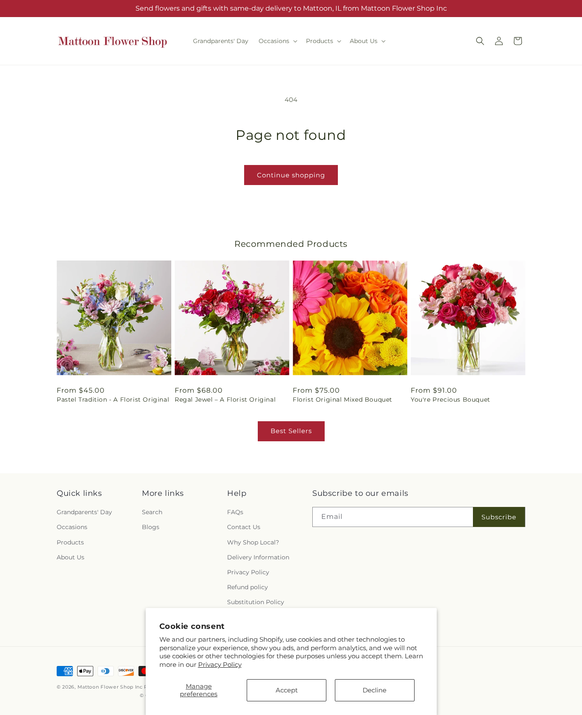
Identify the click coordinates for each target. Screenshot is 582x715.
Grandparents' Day (84, 512)
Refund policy (247, 587)
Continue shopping (291, 175)
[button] (277, 41)
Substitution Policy (255, 602)
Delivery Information (258, 557)
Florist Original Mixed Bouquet (342, 399)
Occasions (72, 527)
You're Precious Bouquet (450, 399)
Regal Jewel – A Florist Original (225, 399)
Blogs (150, 527)
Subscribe (498, 517)
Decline (374, 690)
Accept (287, 690)
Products (70, 542)
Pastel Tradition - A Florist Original (113, 399)
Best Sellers (291, 431)
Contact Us (243, 527)
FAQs (235, 512)
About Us (70, 557)
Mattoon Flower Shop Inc (111, 687)
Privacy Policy (220, 664)
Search (152, 512)
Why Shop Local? (253, 542)
